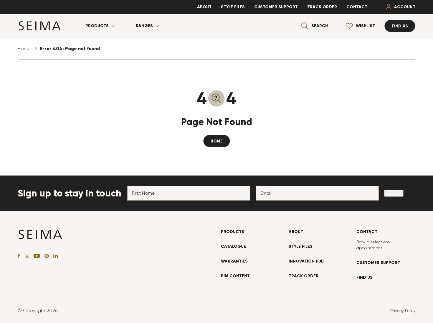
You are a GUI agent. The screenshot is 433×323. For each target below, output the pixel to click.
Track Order (322, 6)
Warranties (234, 261)
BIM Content (235, 275)
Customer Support (276, 6)
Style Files (233, 6)
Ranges (144, 26)
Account (404, 6)
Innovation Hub (306, 261)
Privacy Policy (402, 310)
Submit (393, 193)
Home (24, 48)
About (204, 6)
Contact (356, 6)
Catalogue (233, 246)
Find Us (364, 277)
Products (97, 26)
